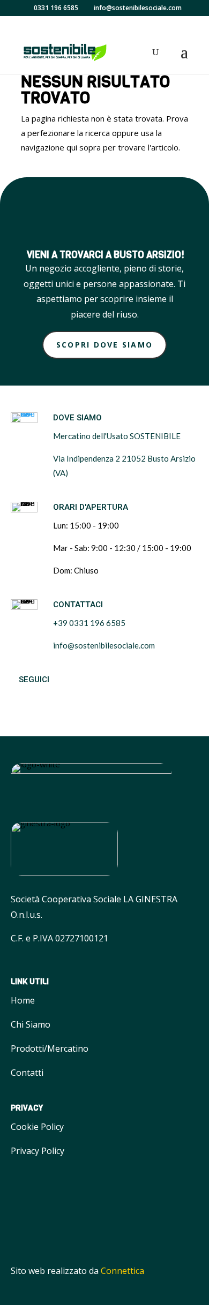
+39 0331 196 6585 (89, 623)
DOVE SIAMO (77, 418)
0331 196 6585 (56, 7)
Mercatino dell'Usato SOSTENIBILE (117, 436)
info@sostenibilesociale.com (104, 645)
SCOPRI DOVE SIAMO (104, 345)
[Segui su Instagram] (48, 699)
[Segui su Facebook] (21, 699)
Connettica (122, 1271)
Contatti (27, 1072)
